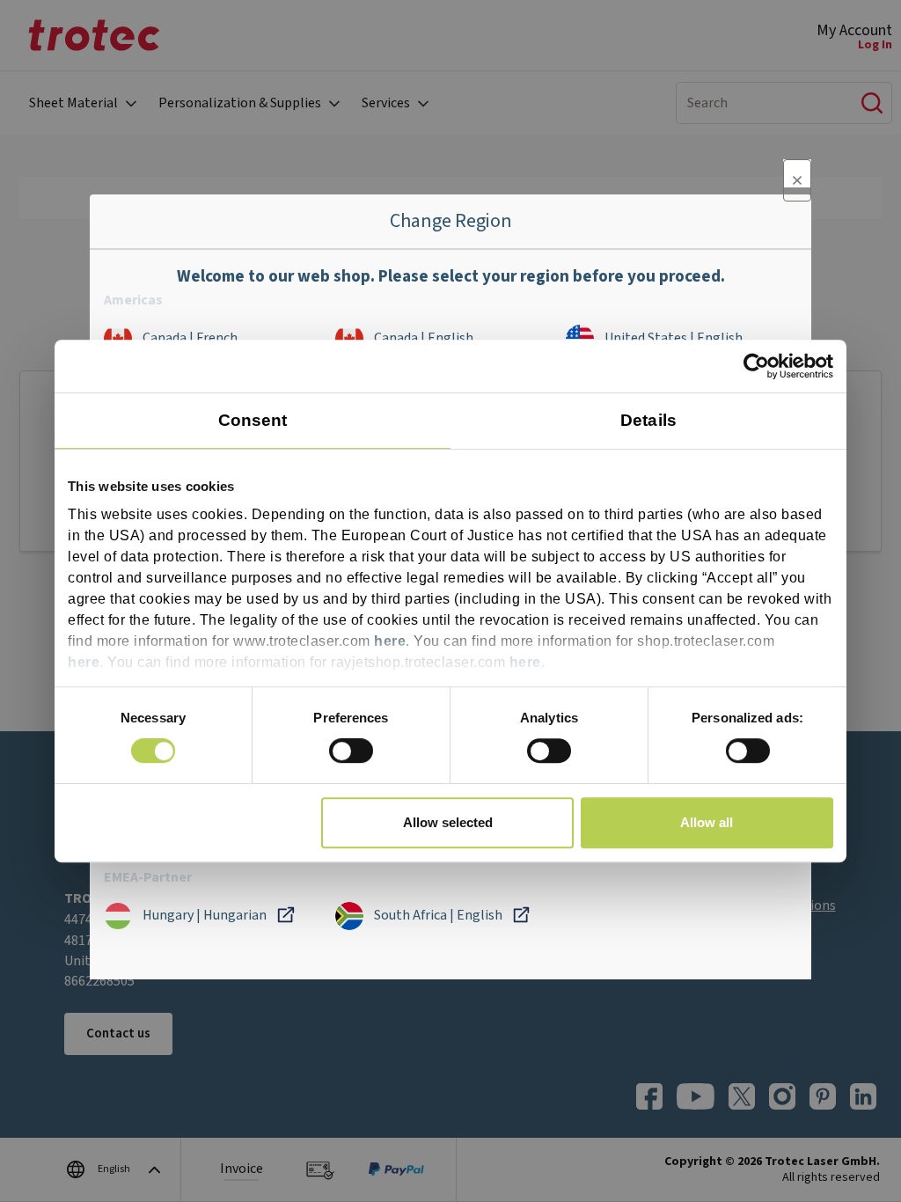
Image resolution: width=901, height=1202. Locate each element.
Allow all (706, 822)
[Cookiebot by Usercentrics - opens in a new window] (756, 366)
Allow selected (448, 822)
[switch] (351, 750)
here (390, 641)
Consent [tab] (253, 420)
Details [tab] (648, 420)
